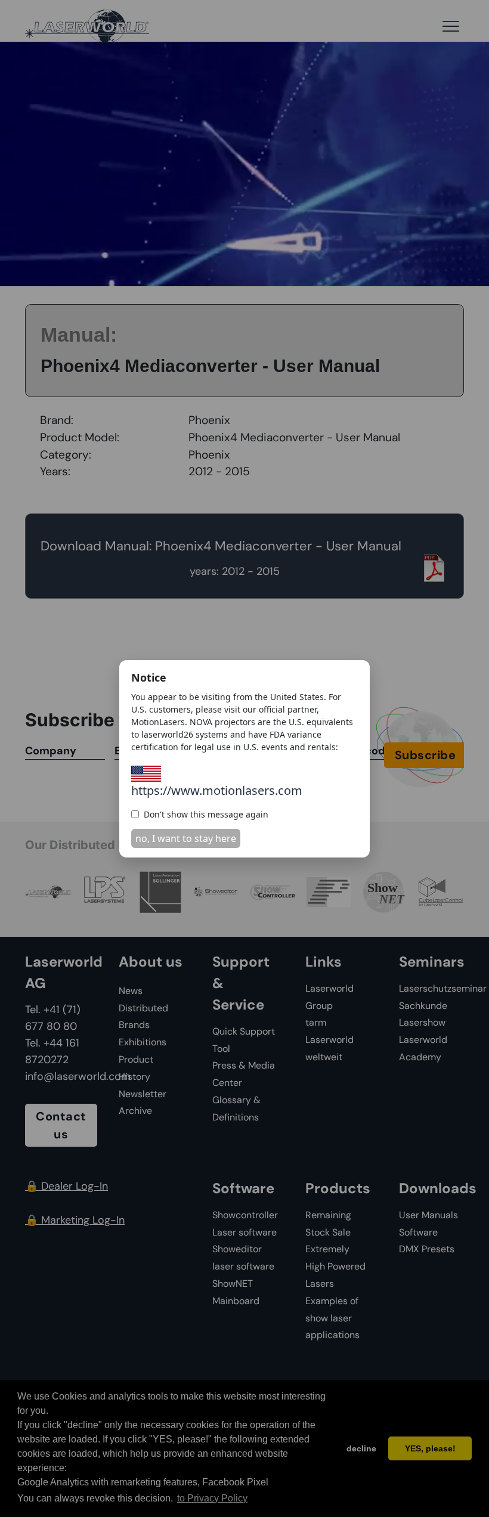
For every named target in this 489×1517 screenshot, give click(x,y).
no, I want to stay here (185, 838)
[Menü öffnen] (451, 26)
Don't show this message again (206, 814)
